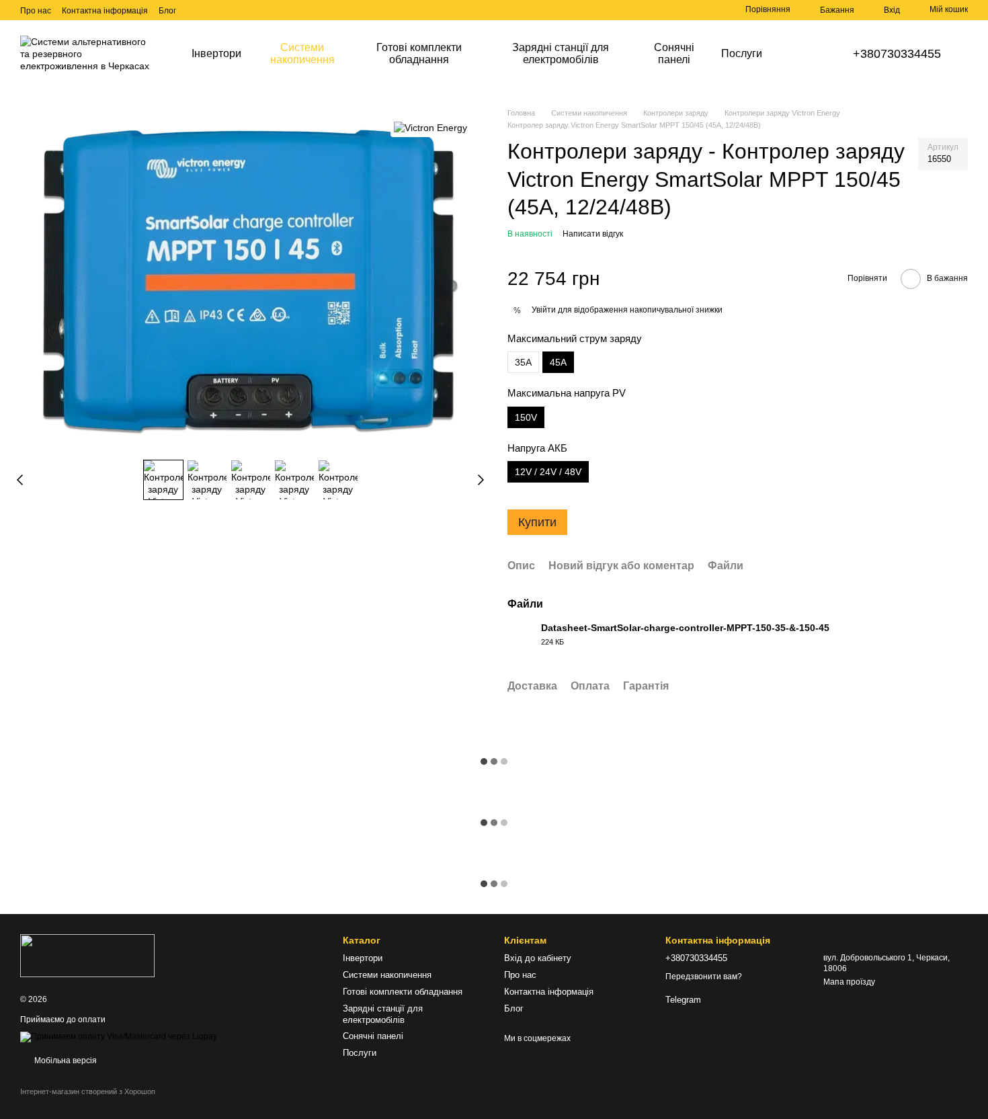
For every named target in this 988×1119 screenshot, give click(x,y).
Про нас (35, 10)
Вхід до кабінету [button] (537, 958)
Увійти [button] (544, 310)
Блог (167, 10)
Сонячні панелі (674, 53)
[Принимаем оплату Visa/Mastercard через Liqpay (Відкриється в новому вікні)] (118, 1037)
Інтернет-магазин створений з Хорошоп (87, 1091)
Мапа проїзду (849, 982)
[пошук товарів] (796, 54)
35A (523, 362)
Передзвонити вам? (703, 976)
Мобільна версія (64, 1060)
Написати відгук (593, 234)
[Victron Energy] (430, 127)
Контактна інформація (105, 10)
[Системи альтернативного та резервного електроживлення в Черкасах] (87, 955)
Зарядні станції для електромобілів (560, 53)
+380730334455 (897, 54)
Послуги (741, 53)
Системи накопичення (302, 53)
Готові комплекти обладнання (419, 53)
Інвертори (216, 53)
